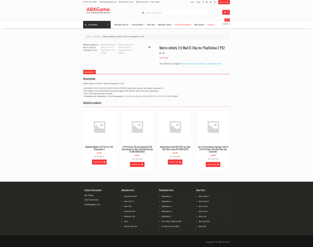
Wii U (126, 221)
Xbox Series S (204, 196)
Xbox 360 (202, 226)
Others (211, 24)
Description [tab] (89, 72)
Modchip (185, 64)
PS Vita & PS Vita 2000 (170, 226)
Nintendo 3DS (129, 216)
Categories (93, 24)
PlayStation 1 (166, 216)
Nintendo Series (164, 24)
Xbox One (151, 24)
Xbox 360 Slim (204, 221)
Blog (198, 2)
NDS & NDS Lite (130, 226)
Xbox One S (203, 211)
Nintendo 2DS (129, 211)
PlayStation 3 (166, 206)
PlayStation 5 (137, 24)
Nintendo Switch (121, 24)
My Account (224, 2)
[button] (149, 47)
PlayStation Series (182, 24)
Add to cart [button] (98, 162)
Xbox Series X (204, 201)
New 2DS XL (129, 201)
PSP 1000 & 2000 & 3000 (171, 221)
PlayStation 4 (166, 201)
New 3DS (128, 206)
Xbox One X (203, 206)
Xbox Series (199, 24)
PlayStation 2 (201, 64)
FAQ (192, 2)
